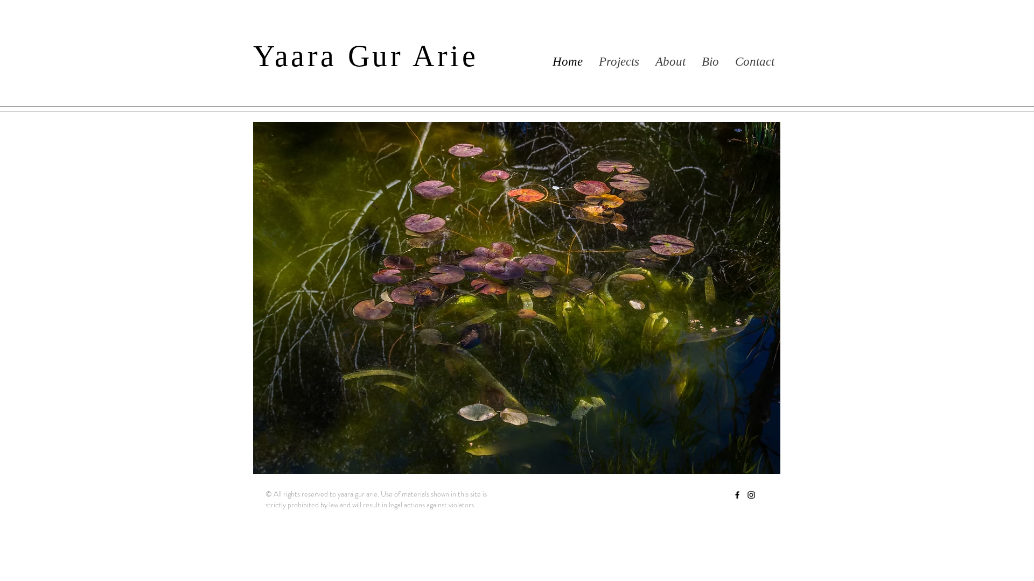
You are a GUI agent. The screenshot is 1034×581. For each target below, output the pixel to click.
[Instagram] (751, 495)
